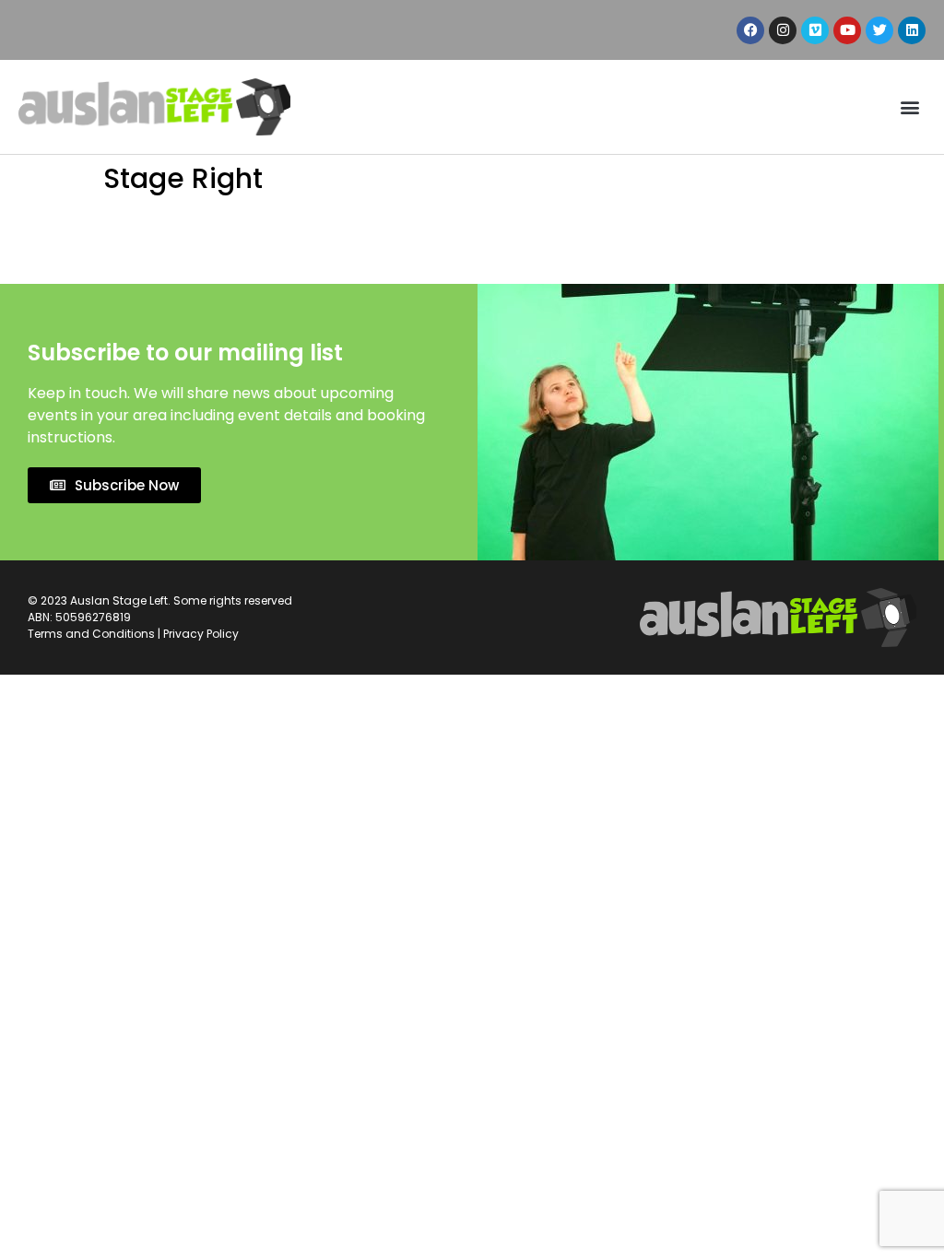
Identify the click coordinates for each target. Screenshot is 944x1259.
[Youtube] (847, 30)
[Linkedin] (912, 30)
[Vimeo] (815, 30)
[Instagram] (782, 30)
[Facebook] (750, 30)
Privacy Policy (201, 633)
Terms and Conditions (91, 633)
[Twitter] (879, 30)
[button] (910, 107)
